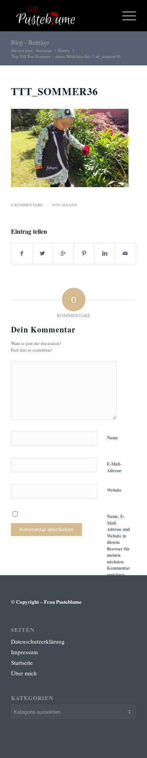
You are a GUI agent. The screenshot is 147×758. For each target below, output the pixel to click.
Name (112, 438)
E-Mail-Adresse (114, 467)
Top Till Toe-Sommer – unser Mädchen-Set (50, 56)
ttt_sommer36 (54, 91)
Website (114, 490)
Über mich (24, 673)
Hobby (64, 50)
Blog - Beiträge (30, 42)
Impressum (24, 652)
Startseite (44, 50)
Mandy (70, 205)
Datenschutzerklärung (38, 641)
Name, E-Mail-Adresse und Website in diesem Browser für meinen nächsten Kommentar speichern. (118, 545)
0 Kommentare (27, 205)
